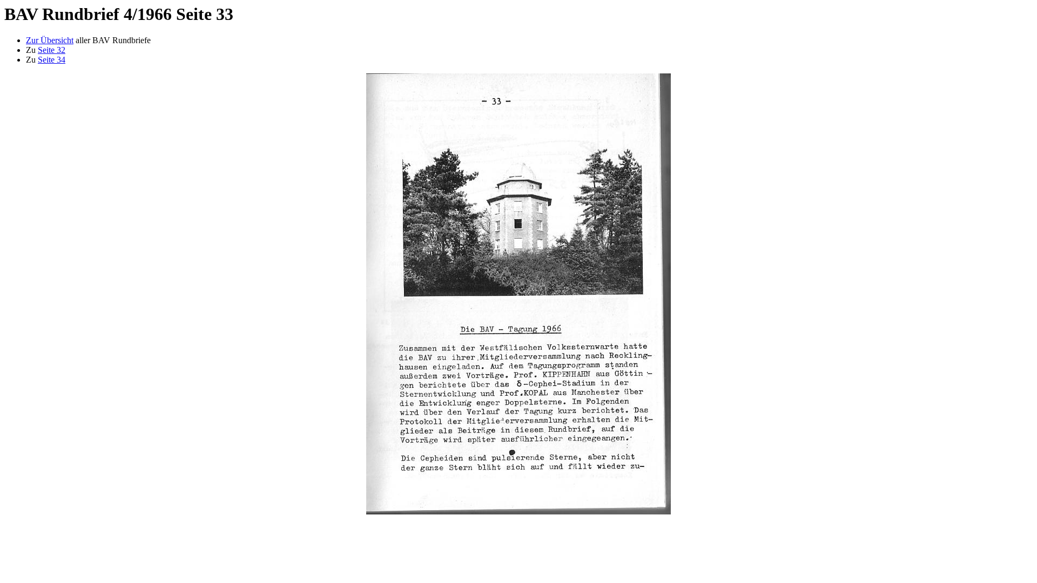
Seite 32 (51, 50)
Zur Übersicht (49, 40)
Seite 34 (51, 59)
